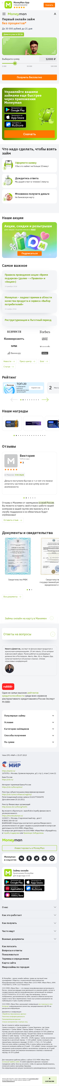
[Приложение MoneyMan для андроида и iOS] (8, 873)
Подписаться (30, 253)
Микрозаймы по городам (15, 967)
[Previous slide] (13, 399)
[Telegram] (36, 858)
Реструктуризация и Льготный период (28, 320)
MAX (33, 229)
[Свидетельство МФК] (18, 556)
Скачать (49, 5)
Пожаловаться (10, 954)
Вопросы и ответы (12, 950)
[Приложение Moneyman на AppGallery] (14, 888)
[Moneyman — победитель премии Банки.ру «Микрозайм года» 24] (33, 423)
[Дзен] (44, 858)
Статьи (7, 366)
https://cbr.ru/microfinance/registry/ (17, 794)
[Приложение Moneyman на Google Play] (29, 110)
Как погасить (9, 946)
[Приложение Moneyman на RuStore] (29, 124)
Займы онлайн (20, 870)
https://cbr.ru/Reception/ (12, 787)
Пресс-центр (26, 361)
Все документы (11, 596)
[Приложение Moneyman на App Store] (29, 117)
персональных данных (33, 1078)
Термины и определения (15, 958)
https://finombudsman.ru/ (12, 816)
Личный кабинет (55, 14)
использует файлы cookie (10, 1062)
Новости (7, 361)
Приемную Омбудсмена (33, 833)
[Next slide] (46, 399)
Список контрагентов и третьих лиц (15, 1022)
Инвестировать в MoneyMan (29, 848)
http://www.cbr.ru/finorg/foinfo (14, 807)
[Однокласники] (29, 858)
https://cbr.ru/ (7, 779)
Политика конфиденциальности (13, 1016)
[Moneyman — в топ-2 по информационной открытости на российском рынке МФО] (12, 423)
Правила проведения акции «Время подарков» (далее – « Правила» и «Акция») (26, 278)
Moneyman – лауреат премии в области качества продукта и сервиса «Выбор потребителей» (28, 301)
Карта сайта (9, 962)
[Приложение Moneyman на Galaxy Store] (14, 895)
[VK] (21, 858)
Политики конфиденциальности (8, 1081)
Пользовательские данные (11, 1019)
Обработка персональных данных (14, 1014)
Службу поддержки (11, 833)
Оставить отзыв (11, 520)
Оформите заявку (25, 162)
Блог (42, 361)
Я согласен (49, 1080)
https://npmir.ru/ (8, 771)
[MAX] (52, 858)
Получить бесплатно (29, 77)
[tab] (20, 399)
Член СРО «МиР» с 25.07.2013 (14, 755)
